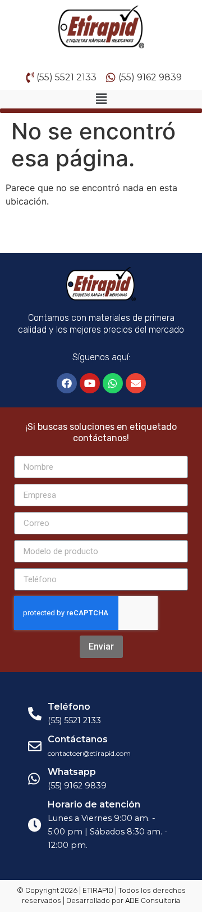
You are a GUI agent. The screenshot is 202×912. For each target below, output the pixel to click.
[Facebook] (67, 383)
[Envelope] (136, 383)
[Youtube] (90, 383)
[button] (101, 99)
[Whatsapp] (113, 383)
